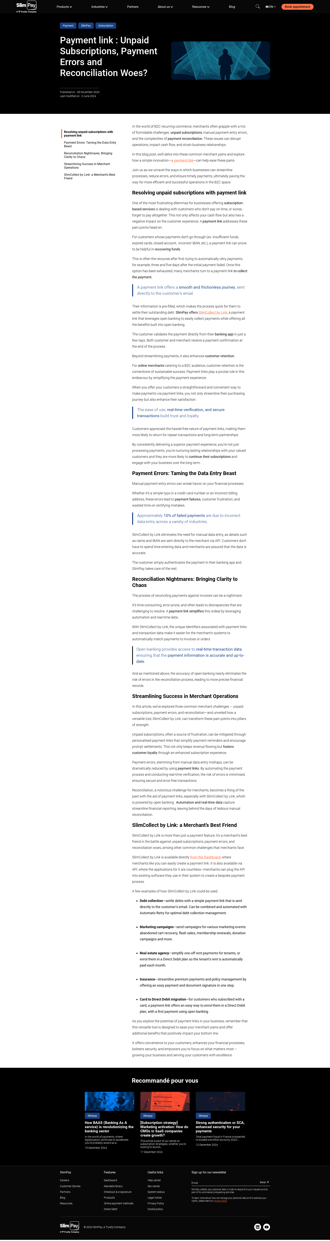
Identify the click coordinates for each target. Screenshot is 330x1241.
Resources (199, 7)
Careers (64, 1180)
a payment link (182, 160)
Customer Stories (70, 1186)
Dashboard (110, 1180)
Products (63, 7)
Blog (232, 7)
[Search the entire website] (257, 6)
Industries (98, 7)
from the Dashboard (205, 857)
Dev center (154, 1186)
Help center (154, 1180)
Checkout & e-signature (117, 1191)
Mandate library (113, 1186)
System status (156, 1191)
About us (164, 7)
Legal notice (155, 1197)
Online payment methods (118, 1203)
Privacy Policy (156, 1203)
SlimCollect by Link (213, 312)
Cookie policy (155, 1209)
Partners (132, 7)
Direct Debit (110, 1209)
